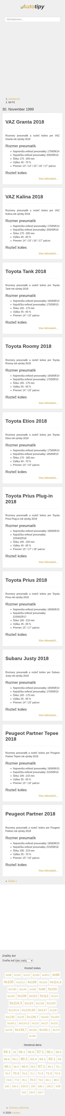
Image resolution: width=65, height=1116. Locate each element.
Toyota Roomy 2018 (28, 346)
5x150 (45, 1017)
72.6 (57, 1073)
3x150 (35, 975)
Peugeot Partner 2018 (30, 814)
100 (7, 1086)
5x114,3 (16, 1003)
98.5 (56, 1080)
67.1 (41, 1066)
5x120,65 (28, 1010)
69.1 (50, 1066)
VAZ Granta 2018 (24, 122)
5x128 (53, 1010)
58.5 (58, 1052)
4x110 (43, 982)
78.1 (24, 1080)
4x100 (8, 982)
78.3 (33, 1080)
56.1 (22, 1052)
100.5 (24, 1086)
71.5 (40, 1073)
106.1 (41, 1086)
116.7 (40, 1092)
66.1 (8, 1066)
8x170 (56, 1030)
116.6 (32, 1092)
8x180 (32, 1036)
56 (14, 1052)
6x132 (54, 1023)
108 (57, 1086)
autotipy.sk (14, 99)
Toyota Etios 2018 (26, 421)
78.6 (40, 1080)
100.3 (15, 1086)
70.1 (58, 1066)
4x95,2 (46, 975)
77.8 (16, 1080)
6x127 (44, 1023)
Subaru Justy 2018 (27, 658)
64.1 (42, 1059)
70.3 (16, 1073)
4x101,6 (20, 982)
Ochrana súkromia (19, 1107)
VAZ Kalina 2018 (24, 196)
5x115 (29, 1003)
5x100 (52, 989)
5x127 (42, 1010)
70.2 (7, 1073)
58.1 (50, 1052)
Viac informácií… (48, 178)
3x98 (8, 975)
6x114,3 (24, 1023)
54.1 (7, 1052)
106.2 (50, 1086)
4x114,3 (55, 982)
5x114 (54, 996)
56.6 (31, 1052)
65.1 (52, 1059)
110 (24, 1092)
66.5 (16, 1066)
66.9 (33, 1066)
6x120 (35, 1023)
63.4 (33, 1059)
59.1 (15, 1059)
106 (33, 1086)
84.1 (48, 1080)
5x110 (33, 996)
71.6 (49, 1073)
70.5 (24, 1073)
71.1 (32, 1073)
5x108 (22, 996)
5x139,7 (32, 1017)
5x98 (42, 989)
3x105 (17, 975)
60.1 (24, 1059)
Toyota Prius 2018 (26, 580)
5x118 (40, 1003)
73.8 (8, 1080)
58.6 (7, 1059)
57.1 (40, 1052)
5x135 (20, 1017)
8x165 (33, 1029)
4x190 (32, 989)
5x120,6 (14, 1010)
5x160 (55, 1017)
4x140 (23, 989)
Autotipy (15, 1112)
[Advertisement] (32, 57)
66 (59, 1059)
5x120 (51, 1003)
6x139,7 (21, 1030)
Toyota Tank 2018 (25, 271)
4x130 (12, 989)
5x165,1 (11, 1023)
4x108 (32, 982)
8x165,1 (44, 1029)
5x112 (44, 996)
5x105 (11, 996)
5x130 (10, 1017)
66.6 (25, 1066)
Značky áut (8, 960)
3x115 (26, 975)
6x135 (8, 1029)
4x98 (55, 975)
